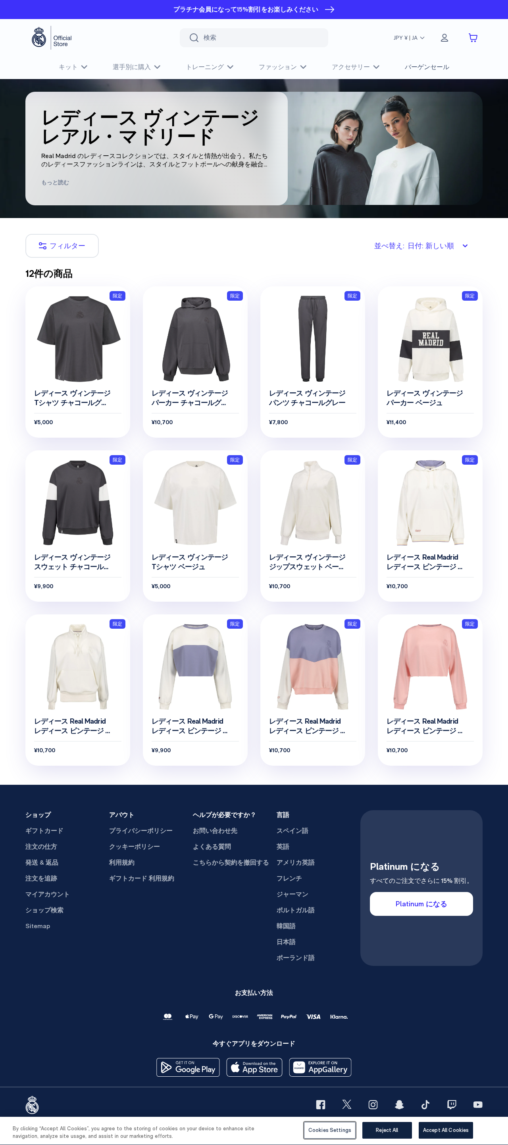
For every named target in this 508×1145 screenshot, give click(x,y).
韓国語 (286, 926)
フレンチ (289, 878)
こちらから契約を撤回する (231, 862)
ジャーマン (292, 894)
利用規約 (122, 862)
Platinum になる (421, 904)
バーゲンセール (427, 67)
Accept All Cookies (446, 1130)
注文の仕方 (41, 846)
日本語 (286, 942)
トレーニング (205, 67)
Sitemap (37, 926)
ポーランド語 (296, 958)
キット (68, 67)
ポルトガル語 (296, 910)
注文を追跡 (41, 878)
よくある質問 (212, 846)
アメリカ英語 (296, 862)
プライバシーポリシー (141, 830)
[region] (254, 1131)
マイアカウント (47, 894)
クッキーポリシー (134, 846)
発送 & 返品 (41, 862)
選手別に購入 (132, 67)
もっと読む (55, 182)
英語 (283, 846)
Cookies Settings (329, 1130)
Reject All (387, 1130)
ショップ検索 (44, 910)
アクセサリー (351, 67)
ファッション (278, 67)
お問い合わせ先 (215, 830)
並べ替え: (414, 245)
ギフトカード (44, 830)
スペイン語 (292, 830)
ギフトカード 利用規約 (141, 878)
